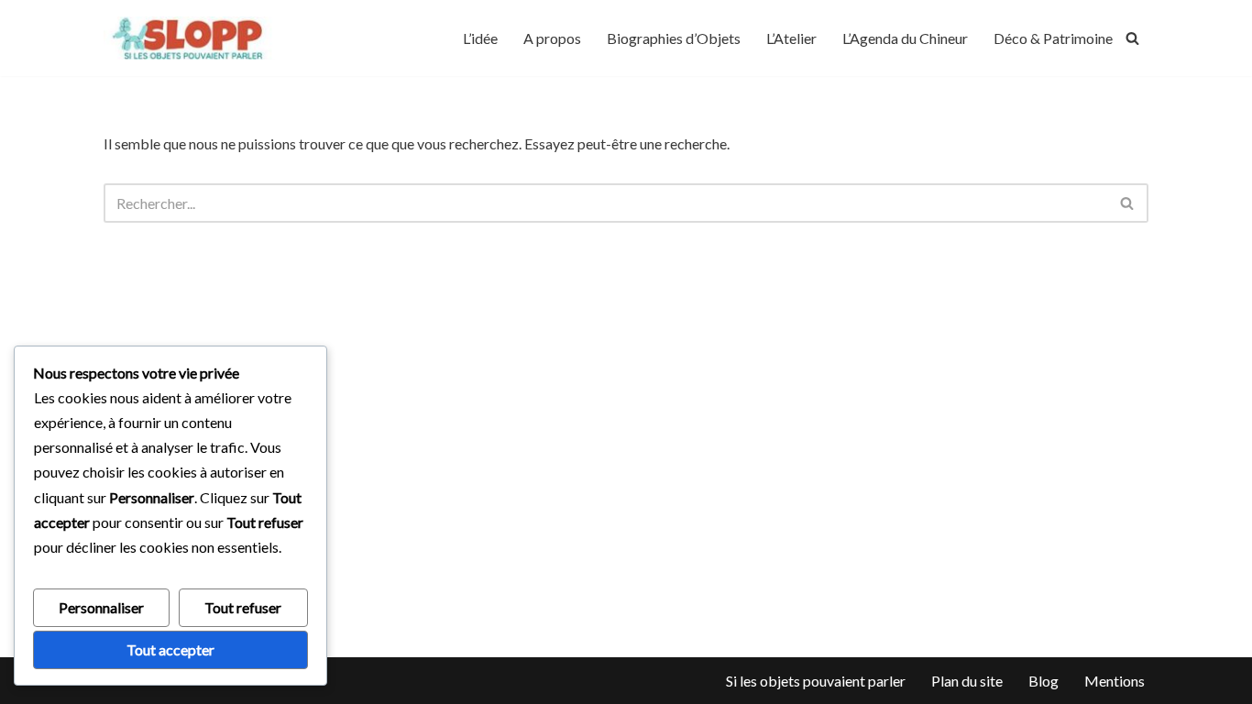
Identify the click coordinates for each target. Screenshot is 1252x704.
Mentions (1114, 680)
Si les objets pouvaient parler (816, 680)
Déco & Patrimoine (1053, 38)
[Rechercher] (1132, 38)
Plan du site (967, 680)
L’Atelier (791, 38)
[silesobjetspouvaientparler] (191, 38)
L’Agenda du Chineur (905, 38)
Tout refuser (242, 607)
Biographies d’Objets (674, 38)
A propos (552, 38)
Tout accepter (170, 649)
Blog (1043, 680)
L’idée (480, 38)
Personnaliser (101, 607)
